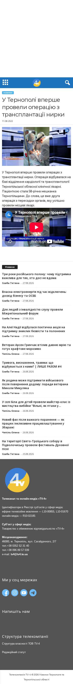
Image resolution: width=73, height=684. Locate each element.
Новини (7, 92)
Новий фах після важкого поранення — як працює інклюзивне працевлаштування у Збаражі (33, 423)
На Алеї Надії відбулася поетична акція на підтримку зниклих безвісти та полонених (33, 329)
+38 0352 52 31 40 (18, 545)
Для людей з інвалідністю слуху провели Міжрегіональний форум (32, 311)
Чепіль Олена (10, 353)
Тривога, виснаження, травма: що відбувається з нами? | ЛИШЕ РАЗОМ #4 (31, 364)
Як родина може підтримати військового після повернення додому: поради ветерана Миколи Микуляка (35, 384)
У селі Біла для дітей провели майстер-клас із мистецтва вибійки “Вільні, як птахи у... (36, 404)
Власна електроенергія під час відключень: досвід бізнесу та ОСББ (34, 294)
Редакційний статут (14, 652)
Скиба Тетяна (10, 283)
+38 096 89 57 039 (18, 550)
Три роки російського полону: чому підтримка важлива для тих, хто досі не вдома (36, 276)
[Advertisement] (36, 38)
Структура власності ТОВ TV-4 (21, 643)
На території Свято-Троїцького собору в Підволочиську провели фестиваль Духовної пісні (35, 445)
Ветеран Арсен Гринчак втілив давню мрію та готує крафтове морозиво (36, 347)
